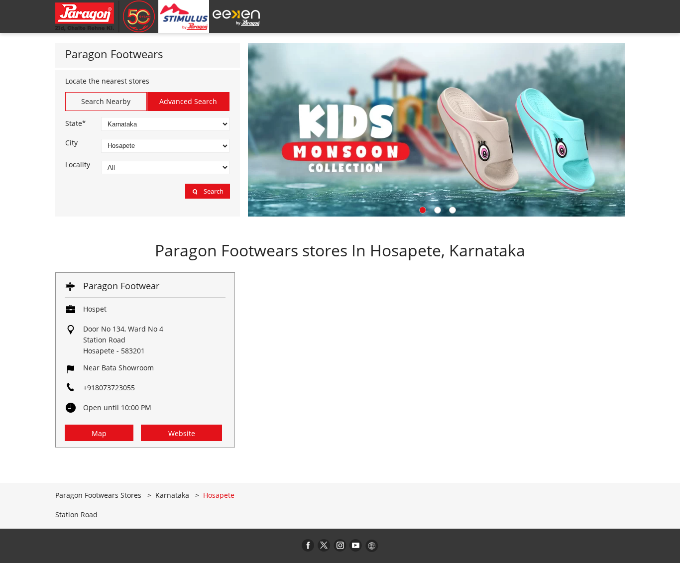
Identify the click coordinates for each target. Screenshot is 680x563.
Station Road (76, 515)
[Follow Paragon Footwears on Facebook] (308, 545)
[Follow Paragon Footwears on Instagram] (340, 545)
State (75, 122)
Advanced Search (188, 101)
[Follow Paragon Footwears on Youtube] (356, 545)
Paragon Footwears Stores (99, 495)
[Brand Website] (372, 545)
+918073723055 (109, 387)
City (71, 143)
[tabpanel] (436, 130)
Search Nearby (105, 101)
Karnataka (172, 495)
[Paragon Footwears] (105, 16)
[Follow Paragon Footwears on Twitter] (324, 545)
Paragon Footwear (121, 286)
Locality (77, 165)
